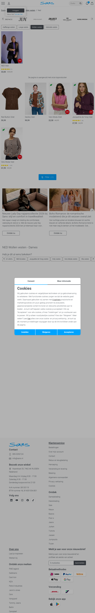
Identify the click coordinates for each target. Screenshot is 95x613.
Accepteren (69, 332)
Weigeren (46, 332)
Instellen (24, 332)
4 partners (56, 300)
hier (29, 318)
